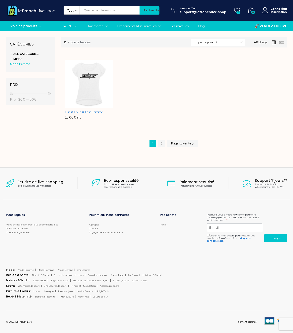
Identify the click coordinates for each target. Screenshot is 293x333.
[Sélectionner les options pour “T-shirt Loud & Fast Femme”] (79, 105)
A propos (94, 224)
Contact (93, 228)
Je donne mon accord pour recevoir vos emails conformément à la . (231, 238)
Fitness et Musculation (83, 285)
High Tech (103, 291)
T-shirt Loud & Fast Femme (84, 112)
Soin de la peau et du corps (69, 275)
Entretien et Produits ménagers (91, 280)
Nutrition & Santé (152, 275)
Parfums (133, 275)
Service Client (189, 8)
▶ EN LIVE (71, 26)
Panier (163, 224)
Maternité (83, 296)
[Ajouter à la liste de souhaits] (97, 105)
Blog (201, 26)
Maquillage (117, 275)
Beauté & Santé (41, 275)
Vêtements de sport (29, 285)
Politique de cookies (17, 228)
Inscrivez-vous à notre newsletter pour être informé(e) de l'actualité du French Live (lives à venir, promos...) (233, 217)
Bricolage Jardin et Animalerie (130, 280)
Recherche (151, 10)
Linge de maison (59, 280)
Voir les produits (23, 26)
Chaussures (83, 269)
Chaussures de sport (55, 285)
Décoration (39, 280)
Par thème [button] (95, 26)
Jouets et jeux (65, 291)
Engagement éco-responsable (106, 232)
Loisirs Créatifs (85, 291)
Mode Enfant (65, 269)
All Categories (25, 54)
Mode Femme (20, 64)
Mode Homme (46, 269)
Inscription (278, 12)
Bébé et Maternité (45, 296)
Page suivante (181, 143)
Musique (49, 291)
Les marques (179, 26)
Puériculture (66, 296)
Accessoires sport (109, 285)
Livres (36, 291)
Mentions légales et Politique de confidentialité (32, 224)
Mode (17, 59)
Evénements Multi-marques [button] (136, 26)
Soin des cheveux (97, 275)
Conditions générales (18, 232)
